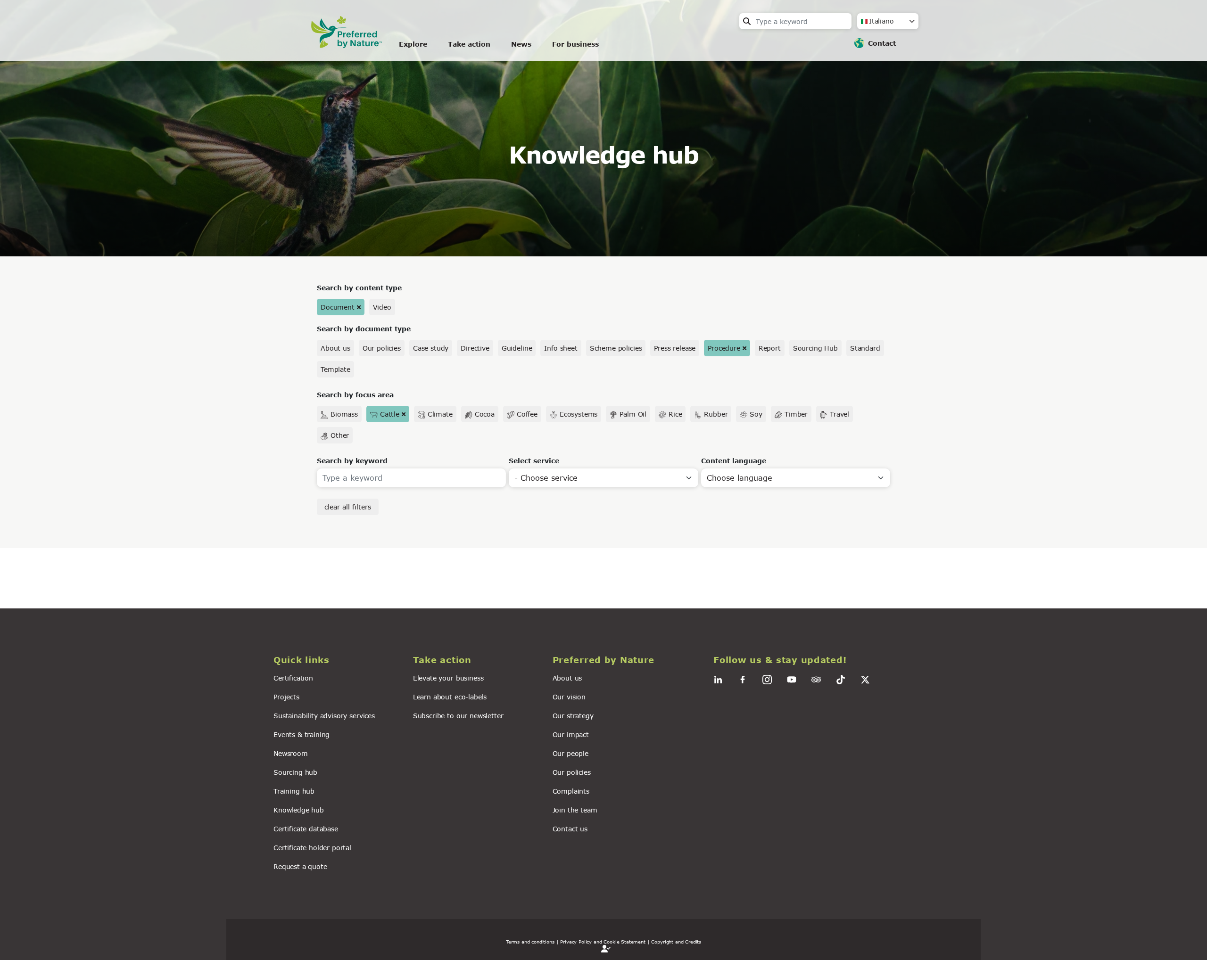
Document (338, 307)
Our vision (569, 697)
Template (335, 369)
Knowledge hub (298, 810)
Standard (865, 348)
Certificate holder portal (312, 848)
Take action (469, 44)
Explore (413, 44)
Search (746, 21)
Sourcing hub (295, 772)
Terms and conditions (530, 941)
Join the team (575, 810)
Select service (534, 461)
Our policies (382, 348)
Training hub (293, 791)
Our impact (571, 734)
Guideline (517, 348)
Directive (475, 348)
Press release (674, 348)
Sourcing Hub (815, 348)
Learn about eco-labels (450, 697)
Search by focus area (355, 395)
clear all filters (347, 507)
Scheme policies (616, 348)
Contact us (570, 829)
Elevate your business (448, 678)
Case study (430, 348)
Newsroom (290, 753)
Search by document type (364, 329)
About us (335, 348)
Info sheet (560, 348)
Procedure (724, 348)
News (521, 44)
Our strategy (573, 716)
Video (382, 307)
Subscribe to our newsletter (458, 716)
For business (575, 44)
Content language (733, 461)
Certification (293, 678)
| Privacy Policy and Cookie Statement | (603, 941)
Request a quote (300, 866)
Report (770, 348)
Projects (286, 697)
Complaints (571, 791)
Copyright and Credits (676, 941)
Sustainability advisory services (324, 716)
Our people (570, 753)
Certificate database (305, 829)
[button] (337, 660)
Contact (882, 43)
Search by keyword (352, 461)
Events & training (301, 734)
